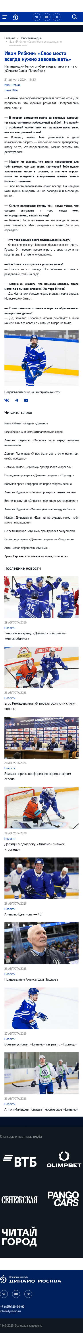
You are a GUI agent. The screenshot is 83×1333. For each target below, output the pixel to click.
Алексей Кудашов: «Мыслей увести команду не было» (39, 509)
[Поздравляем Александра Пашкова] (41, 943)
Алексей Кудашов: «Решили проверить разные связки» (40, 492)
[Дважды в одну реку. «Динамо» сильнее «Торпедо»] (41, 808)
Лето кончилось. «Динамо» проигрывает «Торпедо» (37, 467)
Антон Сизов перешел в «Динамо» (26, 548)
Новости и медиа (31, 38)
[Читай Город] (19, 1236)
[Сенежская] (19, 1198)
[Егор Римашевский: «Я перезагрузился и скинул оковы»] (41, 667)
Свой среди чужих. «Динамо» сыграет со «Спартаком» (39, 539)
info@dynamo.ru (10, 1311)
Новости (9, 628)
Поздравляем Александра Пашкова (31, 979)
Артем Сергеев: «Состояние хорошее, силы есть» (36, 556)
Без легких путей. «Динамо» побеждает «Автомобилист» (41, 501)
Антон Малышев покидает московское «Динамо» (41, 1109)
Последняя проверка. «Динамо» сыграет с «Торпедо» (39, 475)
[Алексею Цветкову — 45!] (41, 878)
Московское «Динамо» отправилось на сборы (33, 432)
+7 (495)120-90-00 (12, 1307)
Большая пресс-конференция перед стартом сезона (38, 484)
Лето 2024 (11, 90)
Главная (9, 38)
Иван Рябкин (12, 85)
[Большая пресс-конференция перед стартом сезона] (41, 738)
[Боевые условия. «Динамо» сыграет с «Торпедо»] (41, 1008)
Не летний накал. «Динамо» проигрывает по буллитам (39, 531)
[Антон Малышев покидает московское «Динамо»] (41, 1073)
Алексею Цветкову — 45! (23, 914)
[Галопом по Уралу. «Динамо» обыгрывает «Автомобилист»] (41, 597)
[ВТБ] (19, 1160)
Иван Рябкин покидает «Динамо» (26, 423)
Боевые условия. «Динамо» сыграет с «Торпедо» (40, 1044)
